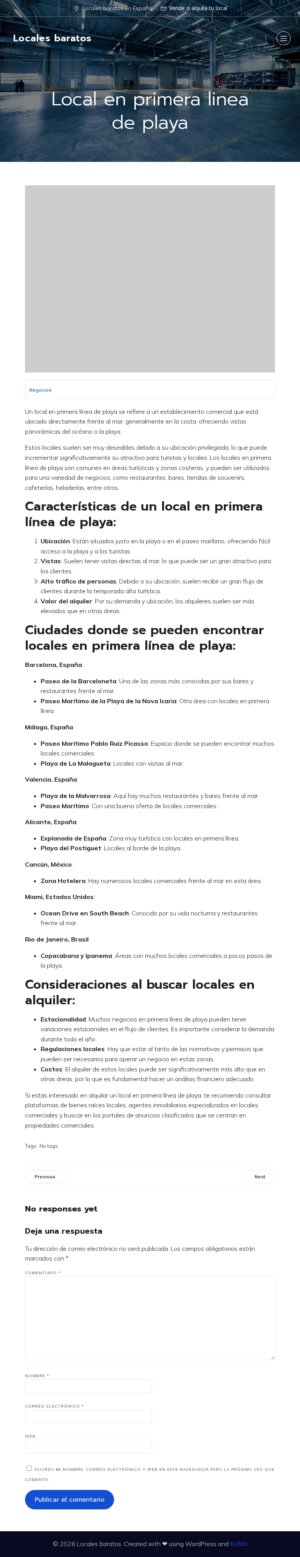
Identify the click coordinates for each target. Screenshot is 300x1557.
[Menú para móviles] (284, 38)
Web (30, 1436)
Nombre (37, 1375)
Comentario (43, 1272)
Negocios (40, 390)
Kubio (238, 1543)
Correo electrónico (54, 1406)
